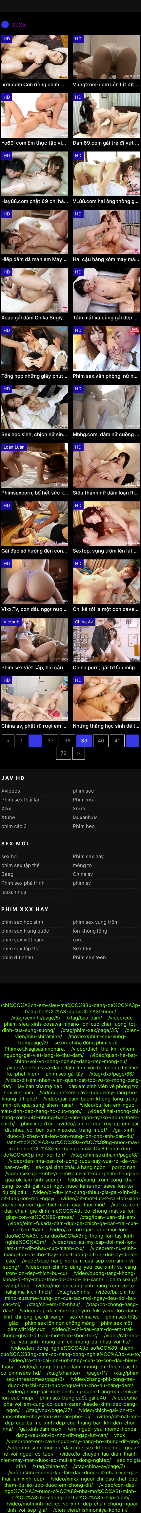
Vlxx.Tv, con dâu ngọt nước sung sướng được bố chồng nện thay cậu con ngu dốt (34, 609)
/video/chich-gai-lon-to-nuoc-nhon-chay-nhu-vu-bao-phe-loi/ (68, 1413)
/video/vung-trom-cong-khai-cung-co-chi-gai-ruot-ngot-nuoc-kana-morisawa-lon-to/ (69, 1183)
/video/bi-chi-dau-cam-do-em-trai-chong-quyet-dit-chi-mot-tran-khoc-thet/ (67, 1332)
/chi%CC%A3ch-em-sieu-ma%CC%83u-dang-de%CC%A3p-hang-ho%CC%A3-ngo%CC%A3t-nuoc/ (70, 1008)
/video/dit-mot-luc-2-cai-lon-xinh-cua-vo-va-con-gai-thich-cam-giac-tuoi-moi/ (70, 1201)
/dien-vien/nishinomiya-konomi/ (90, 1510)
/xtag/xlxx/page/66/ (111, 1074)
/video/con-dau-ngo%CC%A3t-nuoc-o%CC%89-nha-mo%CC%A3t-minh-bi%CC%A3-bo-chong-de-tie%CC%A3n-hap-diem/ (71, 1491)
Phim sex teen (89, 957)
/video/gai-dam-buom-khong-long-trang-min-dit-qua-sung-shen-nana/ (71, 1102)
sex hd (9, 856)
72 (64, 753)
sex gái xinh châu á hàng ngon (71, 1167)
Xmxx (79, 808)
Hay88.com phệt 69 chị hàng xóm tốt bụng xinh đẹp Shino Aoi (34, 201)
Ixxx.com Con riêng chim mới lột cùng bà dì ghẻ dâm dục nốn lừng (34, 85)
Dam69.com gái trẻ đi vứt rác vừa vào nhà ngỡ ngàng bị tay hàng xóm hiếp (106, 143)
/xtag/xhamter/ (63, 1373)
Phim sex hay (88, 856)
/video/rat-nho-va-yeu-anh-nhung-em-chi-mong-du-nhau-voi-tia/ (75, 1338)
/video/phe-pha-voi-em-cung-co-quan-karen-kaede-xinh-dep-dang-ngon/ (71, 1404)
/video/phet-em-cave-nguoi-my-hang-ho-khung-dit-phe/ (73, 1441)
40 (101, 740)
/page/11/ (97, 1373)
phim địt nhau (17, 957)
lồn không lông (90, 931)
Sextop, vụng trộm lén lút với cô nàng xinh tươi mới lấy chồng (106, 551)
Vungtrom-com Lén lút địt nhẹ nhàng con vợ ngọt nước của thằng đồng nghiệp (106, 85)
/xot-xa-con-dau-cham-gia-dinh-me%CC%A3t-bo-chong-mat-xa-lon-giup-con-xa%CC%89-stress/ (72, 1210)
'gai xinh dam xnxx (40, 1429)
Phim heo (84, 826)
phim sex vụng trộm (96, 922)
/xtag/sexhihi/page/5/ (35, 1018)
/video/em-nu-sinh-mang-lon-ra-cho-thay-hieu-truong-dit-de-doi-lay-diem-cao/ (70, 1254)
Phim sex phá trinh (23, 883)
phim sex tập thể (20, 865)
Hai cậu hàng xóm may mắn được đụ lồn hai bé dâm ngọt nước (106, 259)
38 (67, 740)
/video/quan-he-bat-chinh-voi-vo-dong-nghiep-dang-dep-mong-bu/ (76, 1058)
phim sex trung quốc (25, 931)
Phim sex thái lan (21, 800)
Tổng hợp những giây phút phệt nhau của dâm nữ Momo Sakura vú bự (34, 376)
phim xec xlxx (36, 1123)
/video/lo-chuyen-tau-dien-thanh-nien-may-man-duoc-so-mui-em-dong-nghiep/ (70, 1457)
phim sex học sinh (22, 922)
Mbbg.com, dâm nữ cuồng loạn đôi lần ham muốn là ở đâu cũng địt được (106, 434)
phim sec (83, 791)
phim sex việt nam (22, 940)
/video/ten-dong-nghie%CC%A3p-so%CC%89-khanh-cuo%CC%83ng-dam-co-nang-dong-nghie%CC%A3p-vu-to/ (71, 1351)
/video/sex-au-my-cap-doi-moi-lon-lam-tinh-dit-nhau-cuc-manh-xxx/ (70, 1245)
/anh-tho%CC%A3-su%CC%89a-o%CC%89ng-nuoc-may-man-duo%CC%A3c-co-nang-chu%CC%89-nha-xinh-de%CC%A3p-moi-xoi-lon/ (71, 1148)
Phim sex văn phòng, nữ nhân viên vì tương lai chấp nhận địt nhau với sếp (106, 376)
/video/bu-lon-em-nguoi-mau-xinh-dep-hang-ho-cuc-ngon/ (69, 1108)
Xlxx (6, 808)
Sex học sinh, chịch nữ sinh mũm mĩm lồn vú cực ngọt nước (34, 434)
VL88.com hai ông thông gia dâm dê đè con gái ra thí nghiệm (106, 201)
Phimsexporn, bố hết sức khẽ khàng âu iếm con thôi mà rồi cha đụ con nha (34, 493)
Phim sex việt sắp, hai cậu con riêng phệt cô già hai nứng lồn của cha (34, 668)
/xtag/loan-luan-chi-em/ (107, 1217)
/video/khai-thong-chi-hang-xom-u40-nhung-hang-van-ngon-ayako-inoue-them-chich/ (71, 1117)
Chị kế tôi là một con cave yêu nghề (106, 609)
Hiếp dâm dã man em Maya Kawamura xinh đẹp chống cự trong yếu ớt (34, 259)
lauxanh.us (85, 817)
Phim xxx (83, 800)
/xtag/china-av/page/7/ (99, 1466)
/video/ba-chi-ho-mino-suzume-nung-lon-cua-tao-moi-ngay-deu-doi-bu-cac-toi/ (70, 1298)
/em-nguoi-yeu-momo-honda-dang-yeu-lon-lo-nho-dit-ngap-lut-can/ (77, 1432)
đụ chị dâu (14, 1192)
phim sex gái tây (64, 1074)
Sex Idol (82, 948)
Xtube (8, 817)
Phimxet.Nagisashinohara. (35, 1049)
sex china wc (84, 1317)
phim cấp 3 (14, 826)
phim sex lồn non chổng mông (60, 1323)
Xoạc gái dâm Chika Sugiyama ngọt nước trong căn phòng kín (34, 318)
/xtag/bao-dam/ (84, 1018)
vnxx (119, 1435)
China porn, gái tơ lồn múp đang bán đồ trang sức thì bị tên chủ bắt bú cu (106, 668)
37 (51, 740)
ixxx (77, 940)
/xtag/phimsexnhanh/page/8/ (104, 1155)
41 (117, 740)
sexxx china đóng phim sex (85, 1042)
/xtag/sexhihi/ (74, 1292)
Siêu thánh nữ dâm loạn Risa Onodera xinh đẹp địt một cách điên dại (106, 493)
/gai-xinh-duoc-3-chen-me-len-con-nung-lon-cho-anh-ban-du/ (71, 1133)
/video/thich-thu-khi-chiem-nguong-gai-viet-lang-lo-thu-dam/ (70, 1052)
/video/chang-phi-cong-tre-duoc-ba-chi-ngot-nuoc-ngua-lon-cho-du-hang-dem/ (71, 1382)
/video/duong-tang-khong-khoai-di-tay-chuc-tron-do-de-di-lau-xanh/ (69, 1276)
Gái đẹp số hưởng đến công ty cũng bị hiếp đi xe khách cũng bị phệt (34, 551)
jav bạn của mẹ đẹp (40, 1086)
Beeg (7, 874)
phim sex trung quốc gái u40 (73, 1398)
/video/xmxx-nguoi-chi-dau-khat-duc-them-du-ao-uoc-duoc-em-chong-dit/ (71, 1482)
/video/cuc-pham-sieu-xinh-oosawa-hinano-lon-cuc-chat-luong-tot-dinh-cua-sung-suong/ (69, 1024)
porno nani (124, 1167)
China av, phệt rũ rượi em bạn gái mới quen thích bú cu (34, 726)
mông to (82, 865)
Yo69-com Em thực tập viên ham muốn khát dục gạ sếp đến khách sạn (34, 143)
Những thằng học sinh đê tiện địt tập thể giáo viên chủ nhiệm (106, 726)
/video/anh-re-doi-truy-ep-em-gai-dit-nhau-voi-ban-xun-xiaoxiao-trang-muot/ (73, 1126)
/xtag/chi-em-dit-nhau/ (53, 1304)
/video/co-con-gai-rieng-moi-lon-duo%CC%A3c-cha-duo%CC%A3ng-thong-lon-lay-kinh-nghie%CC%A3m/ (70, 1235)
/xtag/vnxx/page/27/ (49, 1410)
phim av (82, 883)
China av (83, 874)
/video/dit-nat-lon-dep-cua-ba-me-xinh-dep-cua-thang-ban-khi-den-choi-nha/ (71, 1422)
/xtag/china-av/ (49, 1466)
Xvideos (10, 791)
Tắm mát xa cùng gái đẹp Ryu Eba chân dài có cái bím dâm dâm (106, 318)
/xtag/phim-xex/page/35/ (90, 1030)
